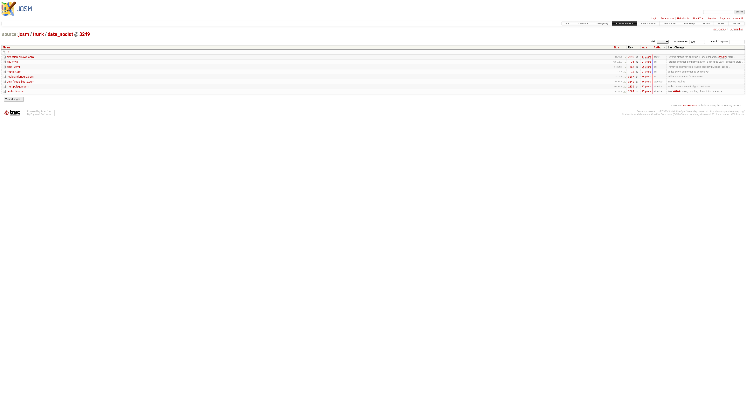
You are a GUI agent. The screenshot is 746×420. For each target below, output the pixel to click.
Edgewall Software (41, 114)
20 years (646, 67)
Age (644, 47)
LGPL (733, 114)
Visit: (653, 41)
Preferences (667, 18)
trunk (38, 34)
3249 (84, 34)
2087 (631, 91)
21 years (646, 61)
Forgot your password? (731, 18)
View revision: (681, 41)
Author (658, 47)
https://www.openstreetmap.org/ (727, 111)
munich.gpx (14, 71)
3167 (631, 76)
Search (736, 23)
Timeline (583, 23)
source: (10, 34)
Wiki (568, 23)
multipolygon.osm (18, 86)
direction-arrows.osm (20, 57)
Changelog (602, 23)
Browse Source (624, 23)
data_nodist (60, 34)
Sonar (721, 23)
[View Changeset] (637, 57)
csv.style (12, 61)
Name (6, 47)
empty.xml (13, 66)
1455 (631, 86)
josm (23, 34)
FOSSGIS (665, 111)
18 (632, 71)
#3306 (676, 91)
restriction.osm (16, 91)
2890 (631, 57)
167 (631, 66)
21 (632, 61)
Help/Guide (683, 18)
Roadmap (689, 23)
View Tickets (648, 23)
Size (616, 47)
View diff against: (719, 41)
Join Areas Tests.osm (20, 81)
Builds (706, 23)
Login (654, 18)
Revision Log (736, 29)
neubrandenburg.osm (20, 76)
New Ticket (669, 23)
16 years (646, 76)
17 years (646, 57)
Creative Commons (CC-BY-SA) (668, 114)
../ (8, 51)
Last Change (719, 29)
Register (712, 18)
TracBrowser (690, 105)
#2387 (722, 57)
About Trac (698, 18)
